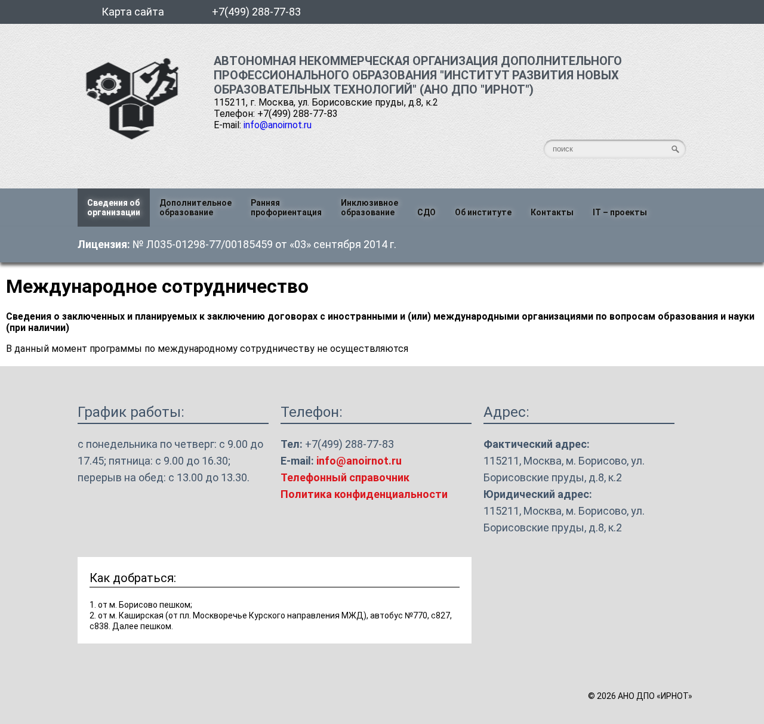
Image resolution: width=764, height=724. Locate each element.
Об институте (483, 212)
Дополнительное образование (195, 207)
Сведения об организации (113, 207)
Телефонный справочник (345, 477)
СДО (426, 212)
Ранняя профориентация (286, 207)
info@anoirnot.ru (278, 125)
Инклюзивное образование (369, 207)
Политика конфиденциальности (364, 494)
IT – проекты (620, 212)
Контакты (552, 212)
